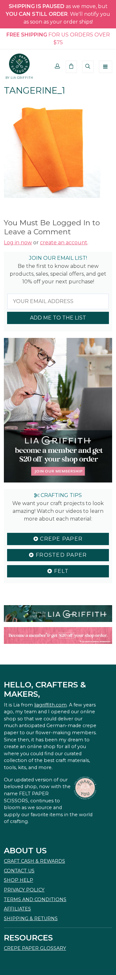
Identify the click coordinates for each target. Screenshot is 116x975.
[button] (57, 67)
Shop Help (18, 880)
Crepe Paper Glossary (35, 948)
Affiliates (17, 909)
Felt (60, 571)
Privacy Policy (24, 890)
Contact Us (19, 871)
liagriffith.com (50, 705)
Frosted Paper (60, 555)
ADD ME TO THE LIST (58, 318)
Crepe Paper (60, 539)
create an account (63, 242)
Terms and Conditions (35, 899)
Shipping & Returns (31, 918)
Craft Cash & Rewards (34, 861)
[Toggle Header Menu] (105, 67)
